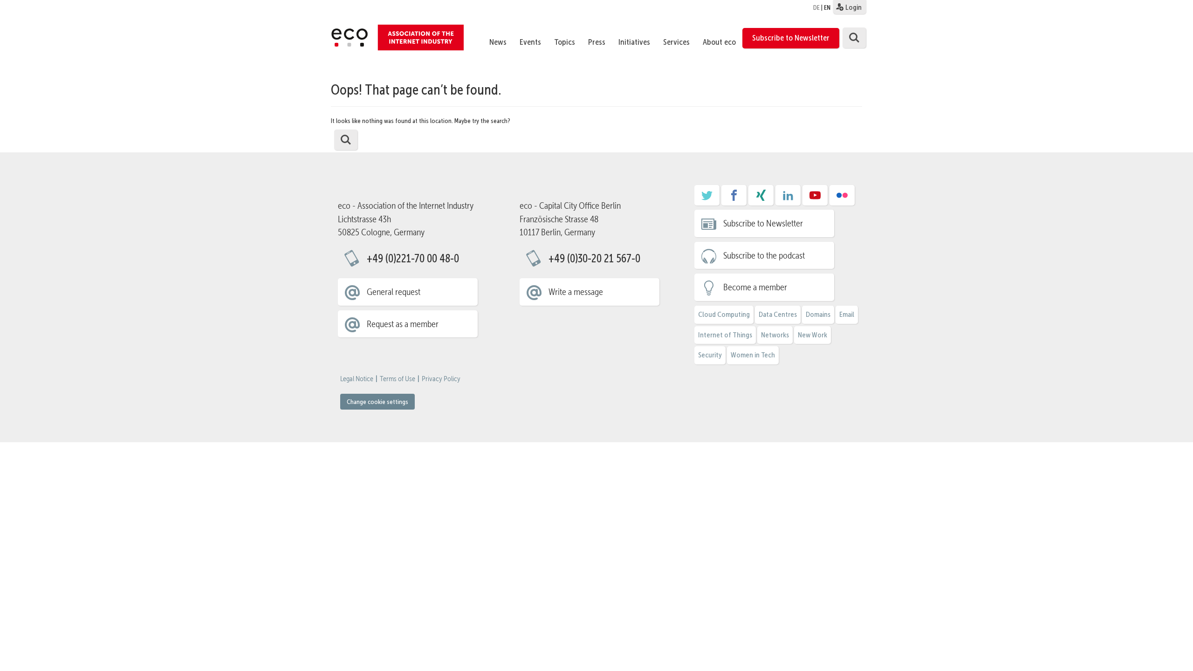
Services (676, 42)
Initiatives (634, 42)
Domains (818, 314)
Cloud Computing (724, 314)
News (498, 42)
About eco (719, 42)
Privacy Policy (441, 379)
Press (596, 42)
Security (710, 355)
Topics (564, 42)
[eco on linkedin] (788, 198)
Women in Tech (753, 355)
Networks (775, 335)
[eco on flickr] (842, 198)
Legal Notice (356, 379)
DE (816, 7)
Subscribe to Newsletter (791, 37)
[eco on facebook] (734, 198)
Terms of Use (397, 379)
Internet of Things (725, 335)
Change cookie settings (377, 401)
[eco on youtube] (815, 198)
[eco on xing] (761, 198)
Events (530, 42)
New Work (812, 335)
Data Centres (778, 314)
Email (846, 314)
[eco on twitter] (707, 198)
